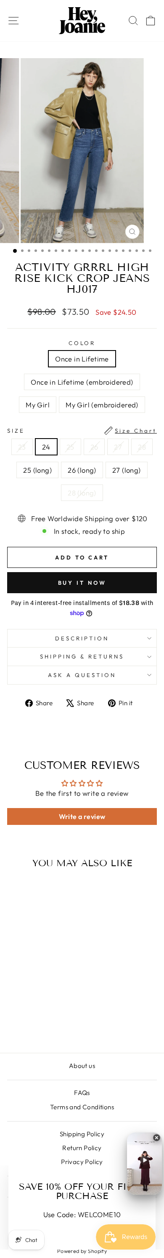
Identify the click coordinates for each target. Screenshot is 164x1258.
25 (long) (37, 470)
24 (46, 446)
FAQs (82, 1093)
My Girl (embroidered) (102, 404)
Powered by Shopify (82, 1250)
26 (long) (82, 470)
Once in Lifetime (82, 358)
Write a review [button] (82, 816)
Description (82, 638)
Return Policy (81, 1148)
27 (118, 446)
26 (94, 446)
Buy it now (82, 582)
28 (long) (82, 492)
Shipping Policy (82, 1134)
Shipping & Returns (82, 656)
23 (22, 446)
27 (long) (126, 470)
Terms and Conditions (82, 1107)
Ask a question (82, 675)
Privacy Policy (82, 1162)
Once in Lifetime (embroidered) (82, 381)
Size (82, 430)
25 (70, 446)
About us (82, 1066)
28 (142, 446)
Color (82, 343)
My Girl (38, 404)
